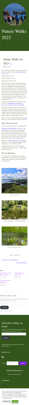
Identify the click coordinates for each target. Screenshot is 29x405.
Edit (11, 64)
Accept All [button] (15, 401)
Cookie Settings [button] (6, 401)
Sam (18, 255)
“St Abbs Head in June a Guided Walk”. (16, 105)
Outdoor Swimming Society (14, 374)
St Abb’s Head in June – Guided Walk (20, 273)
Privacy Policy (14, 403)
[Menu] (4, 46)
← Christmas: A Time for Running (10, 260)
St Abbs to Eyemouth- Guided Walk (5, 281)
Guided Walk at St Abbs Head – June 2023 (5, 273)
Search (4, 363)
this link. (25, 119)
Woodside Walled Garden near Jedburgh (17, 140)
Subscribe (4, 307)
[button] (23, 363)
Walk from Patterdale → (21, 262)
